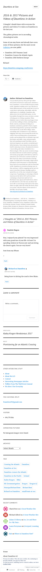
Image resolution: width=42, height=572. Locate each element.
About (7, 374)
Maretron (21, 206)
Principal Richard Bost (12, 488)
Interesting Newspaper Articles (16, 381)
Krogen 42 (15, 206)
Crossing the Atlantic (20, 200)
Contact (8, 379)
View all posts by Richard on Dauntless (21, 191)
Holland (23, 204)
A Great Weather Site (28, 509)
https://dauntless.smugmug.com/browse (18, 68)
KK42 (9, 206)
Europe (13, 204)
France (18, 204)
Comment (32, 318)
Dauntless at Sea (10, 6)
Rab (10, 534)
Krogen (24, 484)
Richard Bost (7, 208)
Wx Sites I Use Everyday (14, 386)
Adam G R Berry (15, 520)
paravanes (33, 206)
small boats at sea (28, 491)
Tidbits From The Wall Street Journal (18, 384)
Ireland (28, 204)
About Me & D (10, 376)
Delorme (7, 204)
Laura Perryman (15, 526)
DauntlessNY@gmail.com (12, 402)
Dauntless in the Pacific (12, 476)
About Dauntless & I (10, 556)
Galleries (6, 47)
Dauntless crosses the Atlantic (15, 472)
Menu (36, 6)
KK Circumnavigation (12, 484)
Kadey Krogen (9, 480)
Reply (5, 261)
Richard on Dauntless (12, 198)
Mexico (27, 206)
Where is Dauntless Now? (24, 534)
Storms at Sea (29, 208)
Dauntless (32, 198)
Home (5, 552)
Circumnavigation (8, 200)
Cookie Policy (7, 564)
